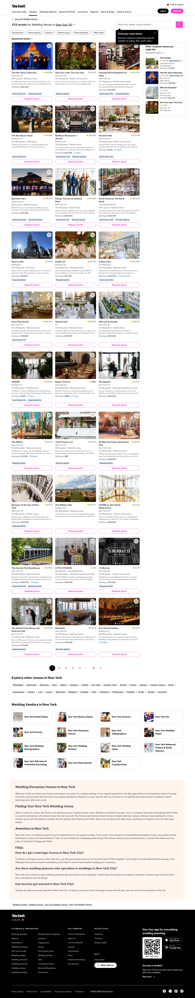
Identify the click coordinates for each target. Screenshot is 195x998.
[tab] (28, 68)
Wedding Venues (36, 905)
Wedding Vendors (20, 905)
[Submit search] (179, 24)
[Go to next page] (100, 668)
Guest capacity (34, 33)
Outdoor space (63, 33)
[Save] (49, 45)
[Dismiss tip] (155, 33)
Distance (49, 33)
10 (94, 668)
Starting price (17, 33)
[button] (32, 39)
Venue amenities (81, 33)
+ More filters (98, 33)
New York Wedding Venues (26, 19)
